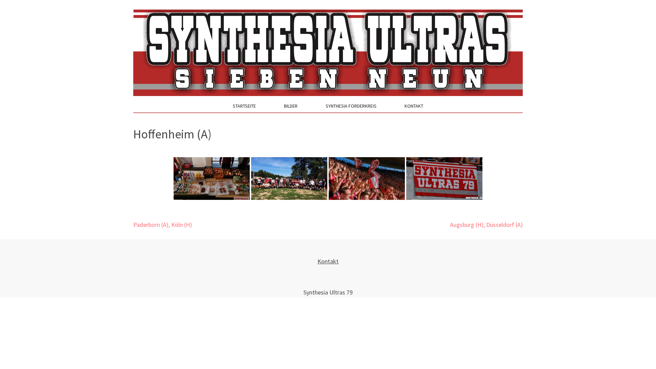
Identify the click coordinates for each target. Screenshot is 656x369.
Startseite (244, 106)
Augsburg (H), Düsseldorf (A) (486, 225)
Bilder (291, 106)
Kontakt (414, 106)
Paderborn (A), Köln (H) (162, 225)
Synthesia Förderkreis (351, 106)
